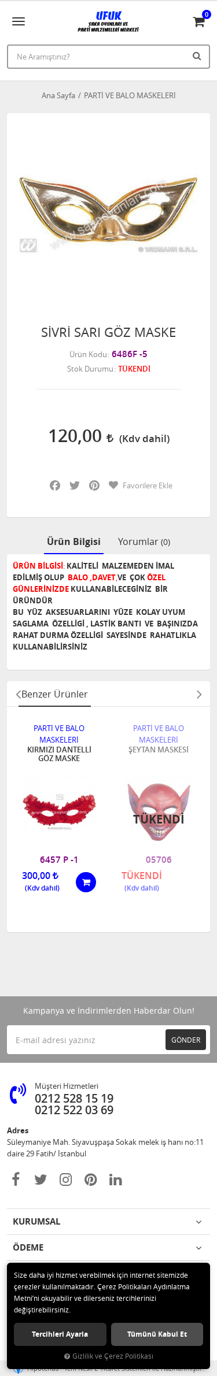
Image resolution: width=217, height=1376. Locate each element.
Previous (18, 694)
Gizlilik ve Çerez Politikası (112, 1356)
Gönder (185, 1039)
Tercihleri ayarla (60, 1334)
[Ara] (198, 55)
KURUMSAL (36, 1221)
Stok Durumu (90, 369)
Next (199, 694)
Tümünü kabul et (157, 1334)
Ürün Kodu (88, 354)
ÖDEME (28, 1247)
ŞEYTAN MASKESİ (158, 750)
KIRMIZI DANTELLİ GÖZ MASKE (59, 754)
